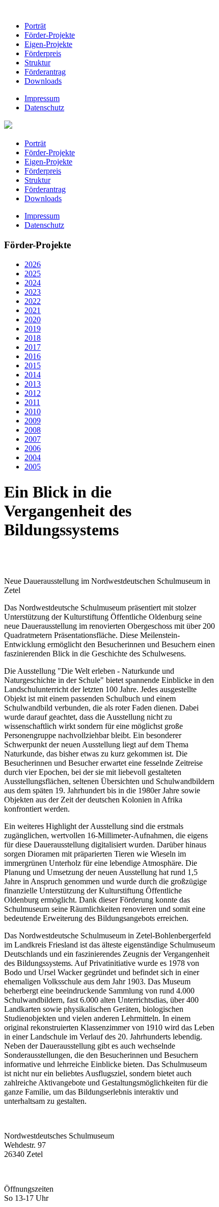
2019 (32, 328)
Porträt (35, 25)
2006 (32, 448)
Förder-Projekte (49, 35)
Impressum (42, 98)
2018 (32, 338)
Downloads (43, 81)
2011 (32, 402)
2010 (32, 411)
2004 (32, 457)
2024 (32, 282)
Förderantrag (45, 71)
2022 (32, 301)
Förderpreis (42, 53)
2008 (32, 429)
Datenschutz (44, 107)
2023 (32, 292)
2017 (32, 347)
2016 (32, 356)
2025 (32, 273)
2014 (32, 374)
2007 (32, 439)
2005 (32, 466)
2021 (32, 310)
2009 (32, 420)
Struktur (37, 62)
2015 (32, 365)
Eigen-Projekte (48, 44)
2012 (32, 393)
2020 (32, 319)
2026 (32, 264)
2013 (32, 384)
